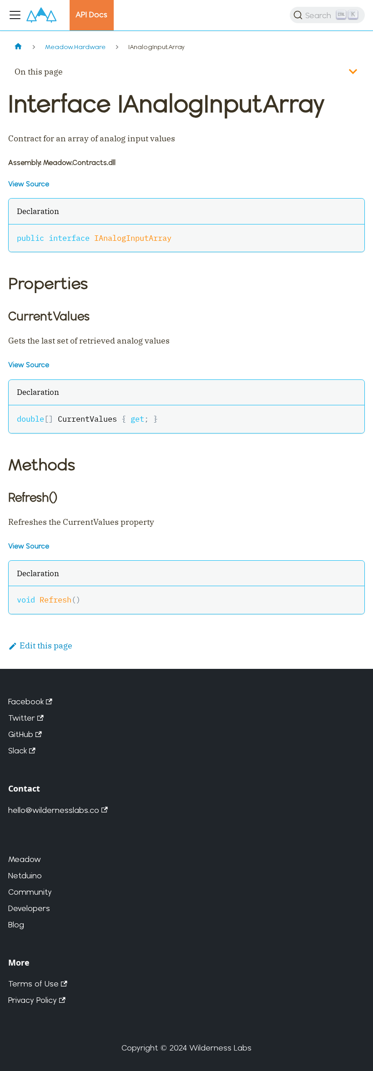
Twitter (21, 717)
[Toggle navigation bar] (15, 15)
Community (30, 892)
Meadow (24, 859)
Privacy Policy (32, 1000)
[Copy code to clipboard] (351, 237)
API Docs (91, 14)
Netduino (25, 875)
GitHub (20, 734)
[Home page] (18, 47)
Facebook (26, 701)
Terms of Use (33, 983)
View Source (28, 183)
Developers (29, 908)
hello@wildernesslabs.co (53, 810)
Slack (17, 750)
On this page (39, 71)
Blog (16, 924)
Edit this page (46, 645)
